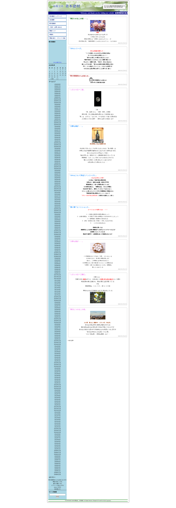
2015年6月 (57, 330)
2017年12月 (57, 275)
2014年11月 (57, 342)
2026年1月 (57, 97)
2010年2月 (57, 447)
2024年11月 (57, 123)
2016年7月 (57, 306)
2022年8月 (57, 172)
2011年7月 (57, 416)
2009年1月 (57, 471)
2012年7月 (57, 394)
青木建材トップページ (56, 16)
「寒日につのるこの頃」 (78, 309)
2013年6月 (57, 373)
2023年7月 (57, 152)
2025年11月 (57, 101)
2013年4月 (57, 377)
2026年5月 (57, 90)
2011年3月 (57, 423)
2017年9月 (57, 280)
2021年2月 (57, 205)
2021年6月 (57, 198)
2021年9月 (57, 192)
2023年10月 (57, 146)
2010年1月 (57, 449)
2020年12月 (57, 209)
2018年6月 (57, 264)
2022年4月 (57, 179)
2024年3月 (57, 137)
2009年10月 (57, 454)
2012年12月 (57, 384)
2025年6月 (57, 110)
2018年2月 (57, 271)
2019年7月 (57, 240)
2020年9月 (57, 214)
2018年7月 (57, 262)
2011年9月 (57, 412)
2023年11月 (57, 145)
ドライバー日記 (55, 485)
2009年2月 (57, 469)
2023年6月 (57, 154)
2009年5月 (57, 463)
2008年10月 (57, 474)
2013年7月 (57, 372)
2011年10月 (57, 410)
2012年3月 (57, 401)
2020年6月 (57, 220)
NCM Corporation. (107, 500)
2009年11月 (57, 452)
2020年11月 (57, 210)
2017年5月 (57, 287)
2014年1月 (57, 361)
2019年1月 (57, 251)
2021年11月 (57, 188)
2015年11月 (57, 320)
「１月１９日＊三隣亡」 (78, 274)
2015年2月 (57, 337)
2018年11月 (57, 254)
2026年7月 (57, 86)
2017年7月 (57, 284)
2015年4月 (57, 333)
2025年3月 (57, 115)
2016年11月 (57, 298)
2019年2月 (57, 249)
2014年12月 (57, 341)
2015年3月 (57, 335)
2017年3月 (57, 291)
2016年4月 (57, 311)
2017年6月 (57, 286)
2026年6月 (57, 88)
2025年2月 (57, 117)
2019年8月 (57, 238)
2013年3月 (57, 379)
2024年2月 (57, 139)
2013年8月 (57, 370)
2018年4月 (57, 267)
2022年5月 (57, 177)
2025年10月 (57, 102)
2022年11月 (57, 167)
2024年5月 (57, 134)
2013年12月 (57, 362)
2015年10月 (57, 322)
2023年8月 (57, 150)
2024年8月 (57, 128)
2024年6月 (57, 132)
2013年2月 (57, 381)
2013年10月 (57, 366)
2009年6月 (57, 461)
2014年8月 (57, 348)
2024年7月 (57, 130)
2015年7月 (57, 328)
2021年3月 (57, 203)
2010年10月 (57, 432)
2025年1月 (57, 119)
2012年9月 (57, 390)
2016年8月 (57, 304)
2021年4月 (57, 201)
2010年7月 (57, 438)
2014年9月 (57, 346)
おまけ (56, 487)
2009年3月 (57, 467)
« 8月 (52, 79)
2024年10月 (57, 124)
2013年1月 (57, 383)
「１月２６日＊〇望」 (77, 90)
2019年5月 (57, 243)
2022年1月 (57, 185)
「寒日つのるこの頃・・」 (78, 18)
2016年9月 (57, 302)
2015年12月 (57, 319)
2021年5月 (57, 199)
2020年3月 (57, 225)
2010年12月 (57, 428)
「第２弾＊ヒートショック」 (79, 207)
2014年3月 (57, 357)
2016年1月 (57, 317)
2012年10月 (57, 388)
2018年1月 (57, 273)
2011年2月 (57, 425)
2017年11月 (57, 276)
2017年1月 (57, 295)
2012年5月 (57, 397)
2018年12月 (57, 253)
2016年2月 (57, 315)
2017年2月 (57, 293)
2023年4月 (57, 157)
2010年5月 (57, 441)
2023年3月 (57, 159)
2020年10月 (57, 212)
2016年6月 (57, 308)
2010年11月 (57, 430)
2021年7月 (57, 196)
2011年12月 (57, 406)
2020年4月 (57, 223)
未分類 (56, 489)
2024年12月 (57, 121)
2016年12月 (57, 297)
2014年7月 (57, 350)
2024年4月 (57, 135)
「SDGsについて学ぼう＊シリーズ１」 (83, 175)
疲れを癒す (56, 483)
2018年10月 (57, 256)
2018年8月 (57, 260)
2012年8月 (57, 392)
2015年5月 (57, 331)
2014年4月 (57, 355)
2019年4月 (57, 245)
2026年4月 (57, 91)
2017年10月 (57, 278)
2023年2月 (57, 161)
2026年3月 (57, 93)
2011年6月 (57, 417)
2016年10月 (57, 300)
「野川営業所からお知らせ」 (79, 76)
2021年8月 (57, 194)
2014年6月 (57, 352)
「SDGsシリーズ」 (75, 48)
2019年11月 (57, 232)
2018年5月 (57, 265)
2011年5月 (57, 419)
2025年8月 (57, 106)
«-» (57, 79)
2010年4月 (57, 443)
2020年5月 (57, 221)
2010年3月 (57, 445)
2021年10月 (57, 190)
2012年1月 (57, 405)
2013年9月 (57, 368)
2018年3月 (57, 269)
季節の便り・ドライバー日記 (57, 38)
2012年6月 (57, 395)
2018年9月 (57, 258)
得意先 (51, 34)
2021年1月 (57, 207)
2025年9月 (57, 104)
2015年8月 (57, 326)
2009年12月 (57, 450)
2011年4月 (57, 421)
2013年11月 (57, 364)
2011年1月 (57, 427)
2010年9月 (57, 434)
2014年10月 (57, 344)
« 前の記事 (70, 340)
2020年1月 (57, 229)
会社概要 (52, 20)
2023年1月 (57, 163)
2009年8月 (57, 458)
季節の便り (56, 481)
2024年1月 (57, 141)
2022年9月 (57, 170)
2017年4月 (57, 289)
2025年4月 (57, 113)
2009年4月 (57, 465)
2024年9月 (57, 126)
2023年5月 (57, 156)
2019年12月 (57, 231)
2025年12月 (57, 99)
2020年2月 (57, 227)
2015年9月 (57, 324)
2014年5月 (57, 353)
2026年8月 (57, 84)
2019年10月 (57, 234)
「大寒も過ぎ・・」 (76, 126)
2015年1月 (57, 339)
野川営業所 (53, 23)
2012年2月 (57, 403)
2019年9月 (57, 236)
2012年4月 (57, 399)
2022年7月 (57, 174)
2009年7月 (57, 460)
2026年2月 (57, 95)
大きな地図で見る (57, 62)
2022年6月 (57, 176)
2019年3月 (57, 247)
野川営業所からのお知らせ (55, 480)
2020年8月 (57, 216)
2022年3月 (57, 181)
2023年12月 (57, 143)
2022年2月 (57, 183)
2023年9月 (57, 148)
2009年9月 (57, 456)
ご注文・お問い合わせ (56, 27)
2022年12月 (57, 165)
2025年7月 (57, 108)
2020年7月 (57, 218)
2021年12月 (57, 187)
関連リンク (53, 31)
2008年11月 (57, 472)
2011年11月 (57, 408)
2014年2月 (57, 359)
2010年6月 (57, 439)
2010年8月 (57, 436)
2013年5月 (57, 375)
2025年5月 (57, 112)
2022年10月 (57, 168)
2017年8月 (57, 282)
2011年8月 (57, 414)
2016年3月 (57, 313)
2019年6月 (57, 242)
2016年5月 (57, 309)
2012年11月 (57, 386)
